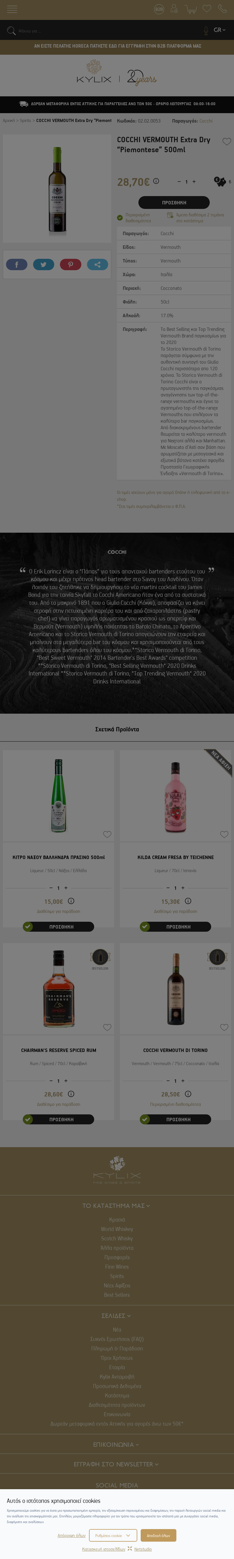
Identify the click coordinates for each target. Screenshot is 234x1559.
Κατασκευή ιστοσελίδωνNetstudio (117, 1549)
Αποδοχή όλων (158, 1535)
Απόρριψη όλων (72, 1535)
